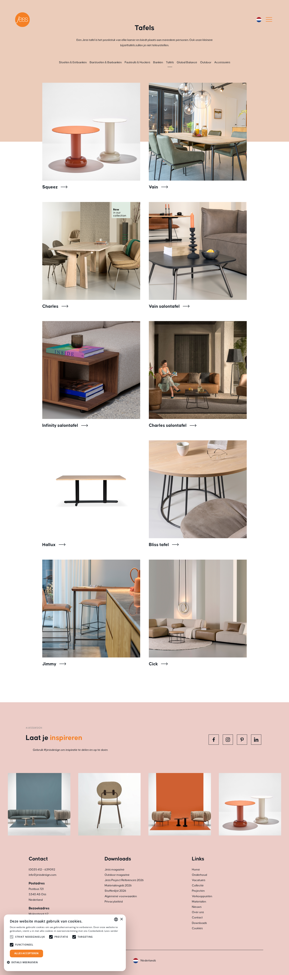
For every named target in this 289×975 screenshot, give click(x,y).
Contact (197, 917)
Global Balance (187, 62)
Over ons (198, 912)
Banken (158, 62)
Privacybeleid (114, 901)
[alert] (65, 942)
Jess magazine (114, 869)
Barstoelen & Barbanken (106, 62)
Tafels (170, 62)
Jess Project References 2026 (124, 880)
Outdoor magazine (117, 874)
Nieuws (197, 906)
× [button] (121, 919)
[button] (24, 962)
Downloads (199, 923)
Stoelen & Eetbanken (73, 62)
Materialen (199, 901)
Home (196, 869)
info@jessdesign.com (42, 874)
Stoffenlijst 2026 (115, 890)
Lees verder (111, 931)
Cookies (197, 928)
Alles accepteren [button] (26, 953)
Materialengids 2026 (118, 885)
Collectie (198, 885)
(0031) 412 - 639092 (42, 869)
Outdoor (205, 62)
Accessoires (222, 62)
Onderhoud (199, 874)
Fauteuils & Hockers (137, 62)
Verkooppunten (202, 896)
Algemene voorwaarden (121, 896)
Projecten (198, 890)
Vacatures (198, 880)
